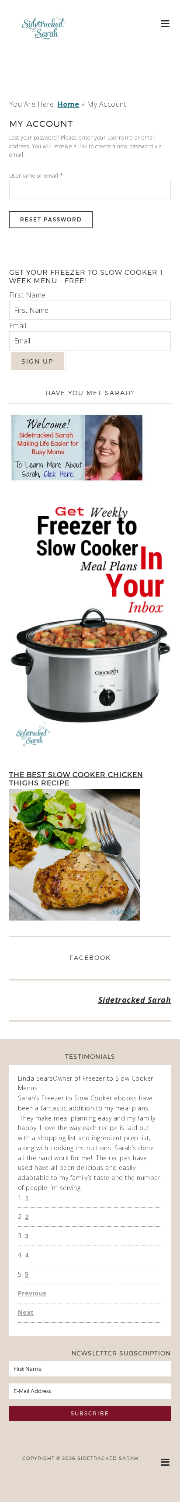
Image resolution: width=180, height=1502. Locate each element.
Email (18, 325)
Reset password (51, 219)
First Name (27, 295)
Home (69, 104)
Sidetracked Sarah (43, 51)
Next (26, 1312)
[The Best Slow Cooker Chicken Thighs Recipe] (74, 856)
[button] (166, 23)
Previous (32, 1293)
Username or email (36, 175)
